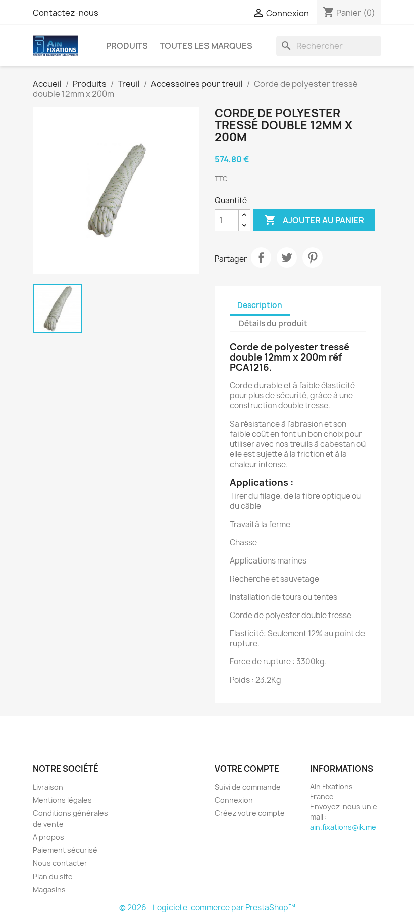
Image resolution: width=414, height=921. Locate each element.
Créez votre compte (250, 813)
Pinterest (312, 257)
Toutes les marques (206, 46)
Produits (127, 46)
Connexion (234, 800)
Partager (261, 257)
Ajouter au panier (314, 220)
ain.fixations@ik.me (343, 827)
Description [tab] (259, 305)
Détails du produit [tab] (273, 323)
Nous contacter (60, 863)
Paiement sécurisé (65, 850)
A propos (48, 837)
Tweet (287, 257)
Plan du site (53, 876)
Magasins (49, 889)
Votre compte (247, 768)
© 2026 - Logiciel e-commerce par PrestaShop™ (207, 907)
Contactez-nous (65, 12)
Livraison (48, 787)
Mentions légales (62, 800)
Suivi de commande (248, 787)
